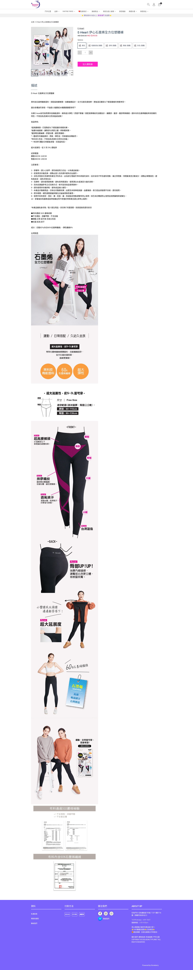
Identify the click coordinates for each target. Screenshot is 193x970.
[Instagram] (106, 914)
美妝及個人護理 (108, 11)
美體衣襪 (132, 11)
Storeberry (155, 965)
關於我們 (135, 937)
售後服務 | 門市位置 (153, 937)
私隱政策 (34, 914)
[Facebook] (100, 914)
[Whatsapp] (111, 914)
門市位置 (48, 11)
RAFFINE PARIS (68, 11)
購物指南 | (142, 937)
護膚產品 (95, 11)
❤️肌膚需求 (82, 11)
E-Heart (81, 28)
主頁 (32, 22)
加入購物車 (88, 64)
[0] (159, 4)
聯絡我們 (34, 923)
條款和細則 (35, 918)
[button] (71, 29)
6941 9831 (147, 920)
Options (80, 40)
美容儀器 (122, 11)
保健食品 (143, 11)
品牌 (56, 11)
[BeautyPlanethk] (35, 4)
